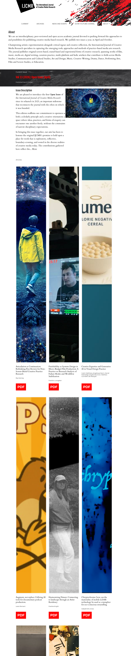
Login (112, 2)
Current (24, 24)
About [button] (106, 24)
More (34, 149)
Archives (40, 24)
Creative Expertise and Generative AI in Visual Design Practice (96, 367)
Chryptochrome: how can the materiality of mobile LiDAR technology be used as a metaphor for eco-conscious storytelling (96, 601)
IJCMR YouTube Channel (85, 24)
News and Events (59, 24)
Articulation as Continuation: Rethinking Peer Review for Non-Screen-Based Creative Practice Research (30, 370)
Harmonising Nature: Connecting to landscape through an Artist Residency (63, 600)
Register (105, 2)
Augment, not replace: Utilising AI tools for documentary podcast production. (31, 600)
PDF (20, 387)
